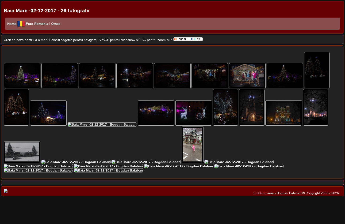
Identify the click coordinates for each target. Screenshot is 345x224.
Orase (55, 24)
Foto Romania (37, 24)
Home (11, 24)
